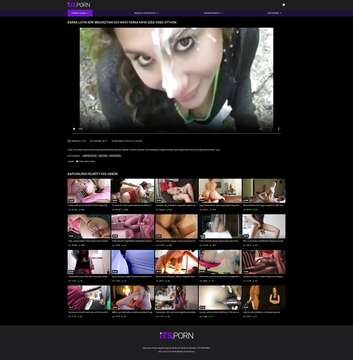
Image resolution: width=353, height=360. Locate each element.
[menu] (283, 5)
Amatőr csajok (89, 156)
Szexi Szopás (115, 156)
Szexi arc (103, 156)
